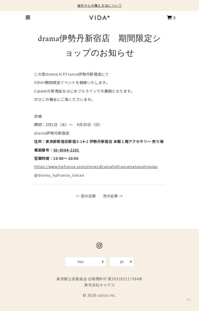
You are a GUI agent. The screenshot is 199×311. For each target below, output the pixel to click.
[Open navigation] (27, 17)
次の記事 (110, 195)
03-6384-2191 (66, 150)
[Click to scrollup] (188, 300)
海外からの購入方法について (99, 5)
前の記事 (88, 195)
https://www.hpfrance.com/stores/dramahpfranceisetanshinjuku (96, 166)
